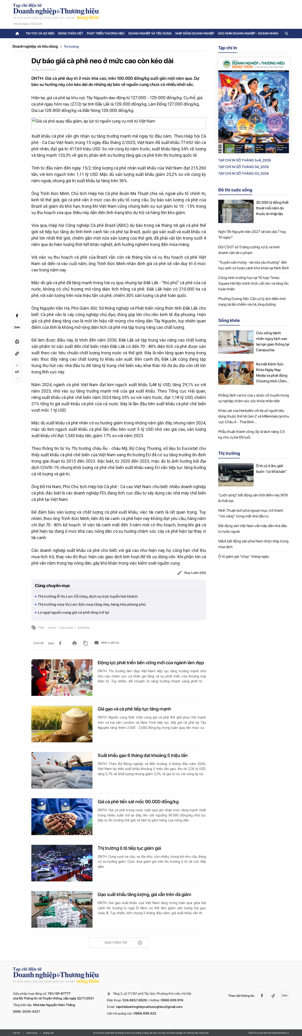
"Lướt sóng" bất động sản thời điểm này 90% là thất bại (253, 498)
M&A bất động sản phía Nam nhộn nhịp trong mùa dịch (253, 544)
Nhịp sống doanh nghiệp (194, 33)
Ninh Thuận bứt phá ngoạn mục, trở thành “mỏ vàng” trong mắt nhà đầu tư (250, 513)
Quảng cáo (48, 1032)
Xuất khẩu (83, 627)
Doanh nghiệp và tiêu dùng (150, 33)
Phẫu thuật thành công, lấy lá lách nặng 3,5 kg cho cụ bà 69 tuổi (251, 434)
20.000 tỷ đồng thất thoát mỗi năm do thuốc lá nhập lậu (272, 208)
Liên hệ (16, 1032)
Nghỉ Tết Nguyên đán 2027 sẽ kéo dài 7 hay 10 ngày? (252, 234)
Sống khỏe (229, 320)
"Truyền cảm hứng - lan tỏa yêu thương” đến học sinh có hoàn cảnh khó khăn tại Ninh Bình (253, 265)
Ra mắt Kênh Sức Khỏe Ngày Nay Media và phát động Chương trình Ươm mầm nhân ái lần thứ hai (272, 373)
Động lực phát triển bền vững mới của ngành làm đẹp (151, 662)
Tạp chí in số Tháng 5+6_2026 (244, 160)
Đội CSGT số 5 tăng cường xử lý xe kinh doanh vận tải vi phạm (249, 250)
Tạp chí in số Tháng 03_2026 (243, 173)
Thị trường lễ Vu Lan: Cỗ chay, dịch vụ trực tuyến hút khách (88, 596)
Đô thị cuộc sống (235, 190)
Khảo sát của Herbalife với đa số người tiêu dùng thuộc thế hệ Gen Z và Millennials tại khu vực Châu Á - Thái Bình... (253, 416)
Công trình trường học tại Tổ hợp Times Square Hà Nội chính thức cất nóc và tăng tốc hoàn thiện (253, 283)
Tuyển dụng (31, 1032)
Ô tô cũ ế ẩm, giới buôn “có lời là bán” (271, 469)
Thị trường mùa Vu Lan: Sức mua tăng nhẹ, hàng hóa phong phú (92, 604)
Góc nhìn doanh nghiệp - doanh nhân (248, 33)
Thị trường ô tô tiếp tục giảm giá (129, 848)
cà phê (52, 627)
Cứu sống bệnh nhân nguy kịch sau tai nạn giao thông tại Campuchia (272, 341)
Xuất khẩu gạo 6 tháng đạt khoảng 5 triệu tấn (143, 755)
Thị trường (71, 46)
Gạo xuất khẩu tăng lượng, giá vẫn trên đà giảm (144, 894)
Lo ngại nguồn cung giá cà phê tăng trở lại (73, 612)
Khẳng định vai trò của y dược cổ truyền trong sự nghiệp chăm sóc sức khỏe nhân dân (253, 398)
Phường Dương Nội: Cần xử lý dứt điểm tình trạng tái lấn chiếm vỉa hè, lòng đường (252, 301)
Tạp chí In (227, 48)
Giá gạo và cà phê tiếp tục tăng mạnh (134, 709)
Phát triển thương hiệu (106, 33)
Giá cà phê (66, 627)
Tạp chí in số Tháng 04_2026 (243, 167)
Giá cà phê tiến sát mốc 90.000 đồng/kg (138, 801)
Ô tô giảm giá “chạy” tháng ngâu (243, 556)
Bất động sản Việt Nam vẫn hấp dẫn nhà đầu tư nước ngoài (252, 529)
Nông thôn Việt (70, 33)
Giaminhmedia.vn (280, 1032)
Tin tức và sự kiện (40, 33)
